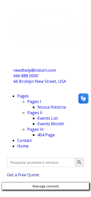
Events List (47, 118)
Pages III (35, 129)
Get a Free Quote (23, 175)
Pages (23, 96)
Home (23, 146)
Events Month (50, 124)
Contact (24, 140)
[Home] (45, 52)
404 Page (46, 135)
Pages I (34, 101)
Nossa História (51, 107)
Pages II (34, 112)
